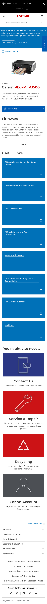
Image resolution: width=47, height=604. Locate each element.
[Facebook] (11, 593)
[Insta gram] (17, 593)
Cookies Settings (35, 581)
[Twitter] (30, 593)
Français (19, 8)
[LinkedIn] (24, 593)
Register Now (8, 42)
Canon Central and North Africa (22, 588)
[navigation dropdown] (42, 16)
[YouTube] (36, 593)
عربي (27, 8)
